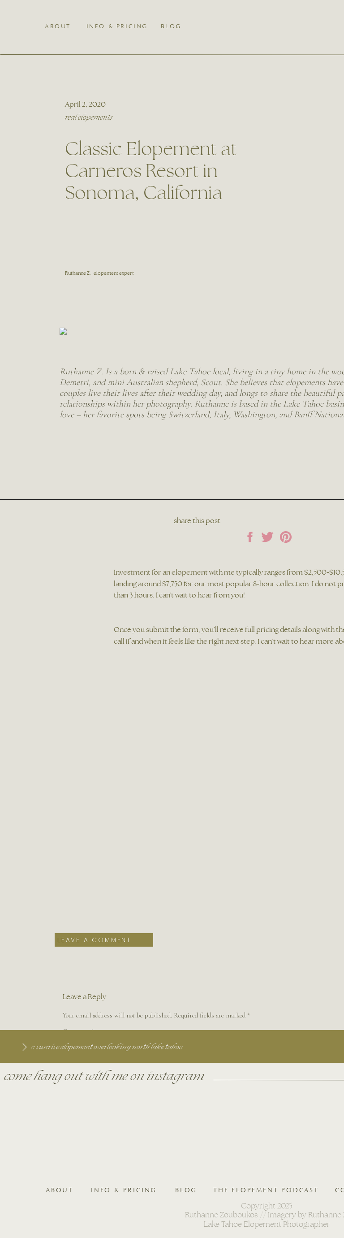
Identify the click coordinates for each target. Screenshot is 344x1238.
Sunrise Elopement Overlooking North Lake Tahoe (109, 1047)
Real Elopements (88, 117)
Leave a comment (94, 939)
